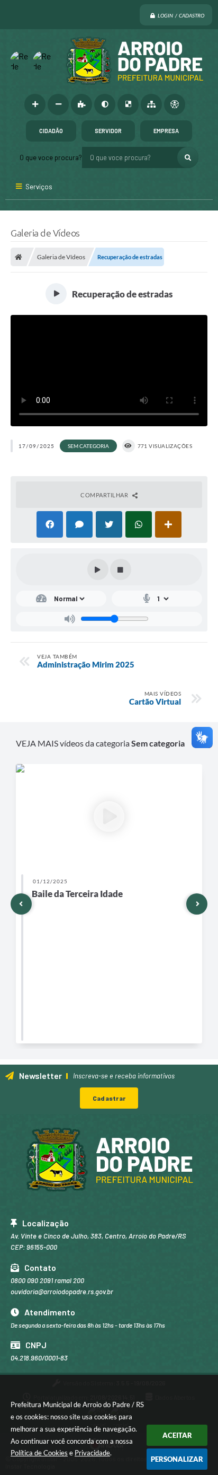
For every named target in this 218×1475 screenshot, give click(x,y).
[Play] (97, 569)
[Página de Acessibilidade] (174, 104)
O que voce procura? (51, 157)
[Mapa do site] (151, 104)
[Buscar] (187, 157)
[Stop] (120, 569)
